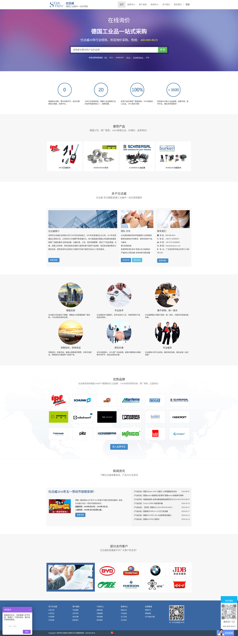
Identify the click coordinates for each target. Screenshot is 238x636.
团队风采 (137, 260)
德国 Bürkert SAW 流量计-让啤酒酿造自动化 (160, 491)
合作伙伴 (75, 613)
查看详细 (80, 515)
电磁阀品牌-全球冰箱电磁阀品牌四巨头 (158, 499)
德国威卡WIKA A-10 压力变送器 (155, 511)
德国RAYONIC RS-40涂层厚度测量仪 (157, 515)
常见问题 (75, 617)
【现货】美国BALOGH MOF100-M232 (157, 507)
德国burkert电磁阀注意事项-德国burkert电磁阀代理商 (163, 495)
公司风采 (51, 620)
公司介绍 (51, 610)
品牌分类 (100, 610)
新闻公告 (124, 610)
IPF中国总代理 (150, 617)
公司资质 (51, 617)
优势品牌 (100, 617)
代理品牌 (100, 613)
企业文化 (125, 260)
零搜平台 (148, 610)
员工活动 (124, 617)
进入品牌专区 (119, 447)
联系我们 (75, 620)
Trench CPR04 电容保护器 (153, 503)
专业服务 (75, 610)
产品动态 (124, 613)
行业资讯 (124, 620)
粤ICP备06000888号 (103, 633)
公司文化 (51, 613)
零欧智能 (148, 613)
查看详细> (54, 260)
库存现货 (100, 620)
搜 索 (162, 49)
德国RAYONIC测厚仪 (151, 519)
